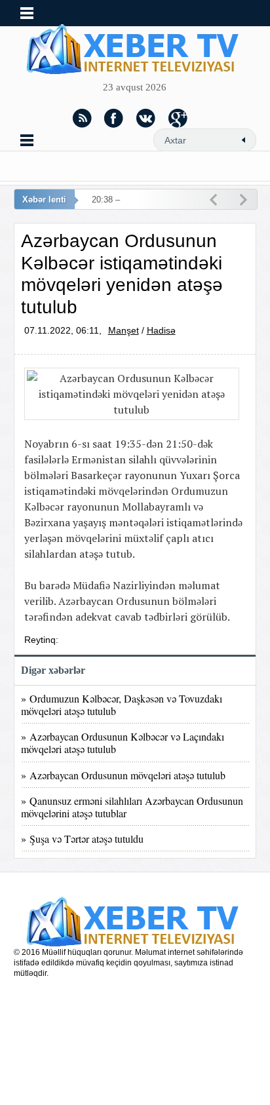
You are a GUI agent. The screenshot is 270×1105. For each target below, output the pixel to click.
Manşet (123, 330)
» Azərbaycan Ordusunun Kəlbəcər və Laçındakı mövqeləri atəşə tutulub (122, 742)
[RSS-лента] (82, 118)
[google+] (178, 118)
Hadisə (161, 330)
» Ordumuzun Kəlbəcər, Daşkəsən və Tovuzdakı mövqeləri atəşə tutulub (121, 704)
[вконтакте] (146, 118)
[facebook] (114, 118)
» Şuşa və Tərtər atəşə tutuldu (82, 838)
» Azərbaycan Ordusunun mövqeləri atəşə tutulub (123, 775)
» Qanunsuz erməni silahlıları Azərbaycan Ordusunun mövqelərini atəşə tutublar (132, 807)
